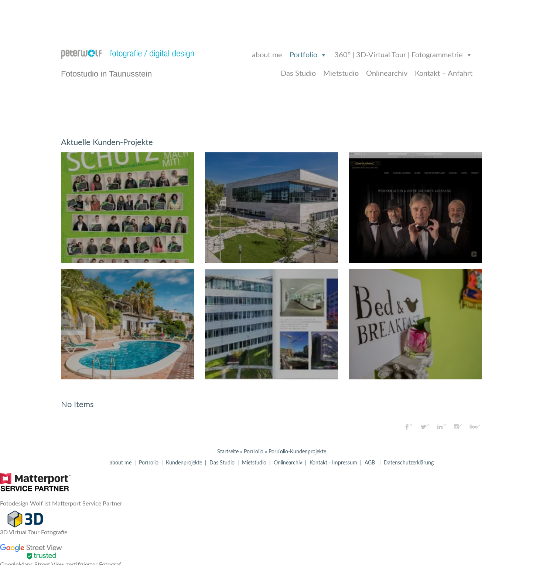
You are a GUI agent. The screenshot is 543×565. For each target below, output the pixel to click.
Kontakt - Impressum (333, 463)
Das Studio (298, 73)
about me (267, 55)
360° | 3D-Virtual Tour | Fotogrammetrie (398, 55)
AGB (370, 463)
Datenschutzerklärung (409, 463)
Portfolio (303, 55)
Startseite (228, 451)
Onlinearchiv (386, 73)
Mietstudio (341, 73)
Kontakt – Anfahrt (443, 73)
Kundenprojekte (184, 463)
